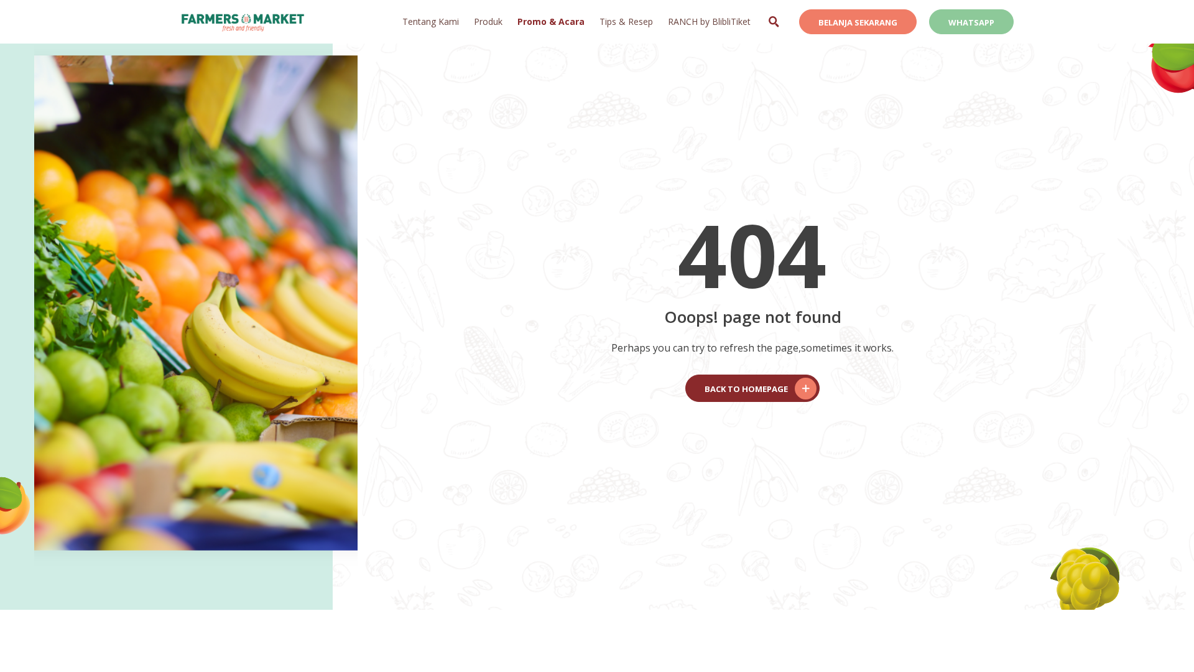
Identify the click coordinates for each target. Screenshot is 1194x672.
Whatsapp (971, 22)
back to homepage (746, 388)
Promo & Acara (551, 21)
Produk (488, 21)
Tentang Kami (430, 21)
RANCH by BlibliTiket (709, 21)
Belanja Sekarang (857, 22)
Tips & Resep (626, 21)
